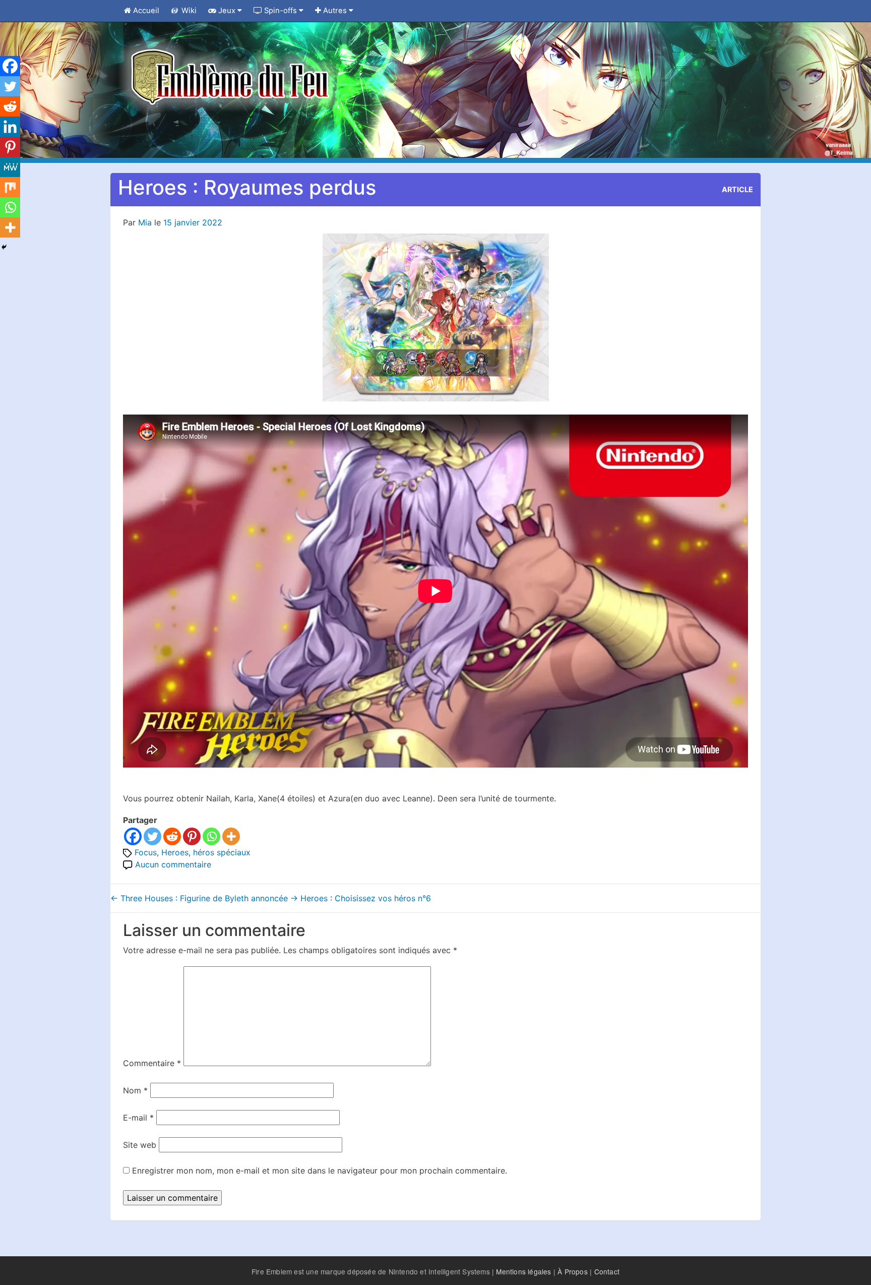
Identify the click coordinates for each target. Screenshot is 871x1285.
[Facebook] (133, 836)
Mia (145, 222)
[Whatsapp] (211, 836)
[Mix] (10, 187)
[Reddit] (172, 836)
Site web (139, 1145)
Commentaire (152, 1063)
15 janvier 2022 (192, 222)
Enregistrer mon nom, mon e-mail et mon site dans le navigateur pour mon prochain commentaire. (319, 1170)
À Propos (572, 1271)
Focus (146, 852)
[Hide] (4, 247)
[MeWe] (10, 167)
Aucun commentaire (173, 864)
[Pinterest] (192, 836)
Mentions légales (523, 1271)
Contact (606, 1271)
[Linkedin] (10, 126)
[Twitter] (152, 836)
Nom (135, 1090)
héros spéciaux (222, 852)
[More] (231, 836)
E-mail (138, 1118)
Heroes (175, 852)
